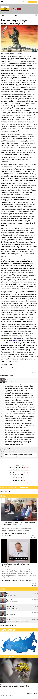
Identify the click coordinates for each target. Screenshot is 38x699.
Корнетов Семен (10, 600)
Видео (9, 533)
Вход (24, 2)
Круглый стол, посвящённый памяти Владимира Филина (15, 565)
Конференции (29, 580)
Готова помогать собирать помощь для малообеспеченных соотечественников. (15, 686)
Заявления (4, 533)
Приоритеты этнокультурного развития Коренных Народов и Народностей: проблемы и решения (17, 529)
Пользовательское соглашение (9, 691)
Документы (25, 533)
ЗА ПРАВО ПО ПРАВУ (11, 595)
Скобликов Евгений (7, 368)
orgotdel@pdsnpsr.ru (32, 693)
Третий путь (16, 340)
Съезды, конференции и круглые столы (12, 580)
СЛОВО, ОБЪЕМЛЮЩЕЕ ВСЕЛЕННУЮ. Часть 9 (17, 621)
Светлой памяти (6, 582)
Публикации (19, 533)
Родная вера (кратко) (11, 608)
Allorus (7, 379)
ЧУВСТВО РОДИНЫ (11, 614)
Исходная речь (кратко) (12, 601)
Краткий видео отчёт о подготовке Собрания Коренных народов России (18, 523)
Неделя (7, 625)
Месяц (6, 491)
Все (10, 491)
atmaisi (7, 448)
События (13, 533)
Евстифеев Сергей (6, 535)
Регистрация (32, 2)
